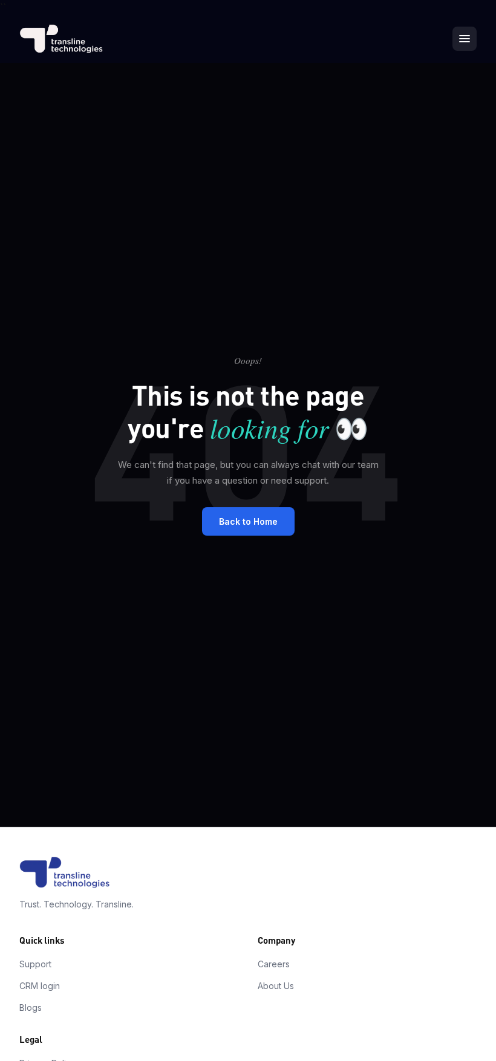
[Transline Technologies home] (61, 38)
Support (35, 964)
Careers (274, 964)
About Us (276, 986)
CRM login (39, 986)
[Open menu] (464, 39)
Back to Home (248, 521)
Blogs (30, 1007)
